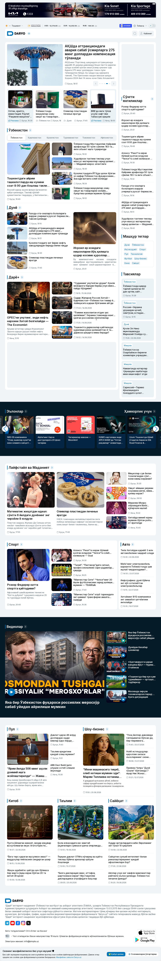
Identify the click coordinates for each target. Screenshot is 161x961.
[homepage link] (16, 33)
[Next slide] (113, 83)
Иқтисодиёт (130, 249)
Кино (127, 263)
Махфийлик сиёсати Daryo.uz (68, 957)
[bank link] (34, 25)
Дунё (127, 245)
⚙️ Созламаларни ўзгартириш (142, 954)
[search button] (135, 33)
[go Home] (14, 900)
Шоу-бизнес (140, 258)
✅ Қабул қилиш (116, 954)
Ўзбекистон (138, 245)
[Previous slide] (95, 83)
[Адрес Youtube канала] (12, 923)
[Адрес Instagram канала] (23, 923)
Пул (126, 254)
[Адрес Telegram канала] (7, 923)
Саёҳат (135, 263)
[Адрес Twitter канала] (28, 923)
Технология (136, 254)
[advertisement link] (125, 26)
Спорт (142, 249)
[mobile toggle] (29, 33)
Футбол (128, 258)
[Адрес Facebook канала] (18, 923)
